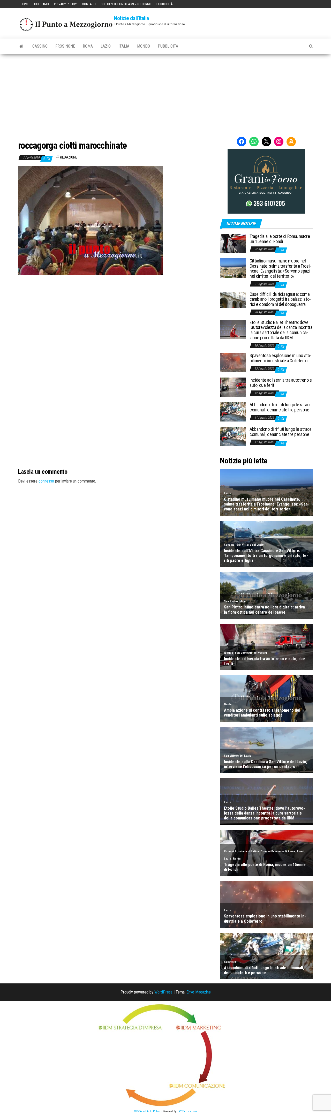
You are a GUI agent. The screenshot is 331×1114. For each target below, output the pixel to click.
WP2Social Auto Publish (148, 1111)
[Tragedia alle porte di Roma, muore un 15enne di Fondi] (233, 243)
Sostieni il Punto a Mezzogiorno (126, 4)
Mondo (143, 46)
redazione (68, 157)
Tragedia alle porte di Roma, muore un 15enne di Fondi (280, 239)
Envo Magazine (198, 992)
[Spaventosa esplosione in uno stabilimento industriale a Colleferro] (233, 362)
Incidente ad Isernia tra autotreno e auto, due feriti (281, 382)
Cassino (40, 46)
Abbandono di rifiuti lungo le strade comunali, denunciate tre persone (281, 407)
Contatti (89, 4)
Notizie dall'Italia (131, 18)
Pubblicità (164, 4)
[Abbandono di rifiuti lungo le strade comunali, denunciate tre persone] (233, 411)
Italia (123, 46)
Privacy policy (65, 4)
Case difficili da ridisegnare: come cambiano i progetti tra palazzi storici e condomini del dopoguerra (280, 299)
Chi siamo (41, 4)
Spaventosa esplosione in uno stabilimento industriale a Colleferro (280, 358)
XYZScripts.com (188, 1111)
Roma (88, 46)
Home (25, 4)
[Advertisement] (165, 93)
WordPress (163, 992)
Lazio (106, 46)
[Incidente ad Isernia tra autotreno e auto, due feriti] (233, 387)
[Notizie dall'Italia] (21, 46)
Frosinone (65, 46)
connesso (46, 481)
